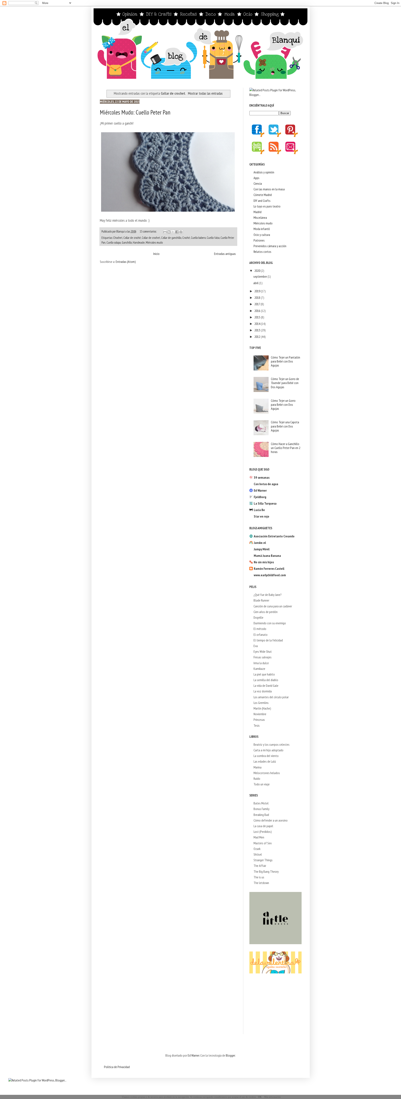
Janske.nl (260, 543)
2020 (257, 270)
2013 (257, 330)
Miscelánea (260, 217)
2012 (257, 337)
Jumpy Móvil (261, 549)
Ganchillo (127, 242)
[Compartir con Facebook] (177, 232)
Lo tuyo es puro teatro (267, 206)
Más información (272, 1097)
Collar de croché (132, 238)
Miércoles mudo (154, 242)
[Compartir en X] (173, 232)
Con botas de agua (266, 484)
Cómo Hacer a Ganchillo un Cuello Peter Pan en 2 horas (285, 448)
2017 (257, 304)
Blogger (230, 1055)
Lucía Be (259, 510)
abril (256, 283)
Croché (186, 238)
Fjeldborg (260, 497)
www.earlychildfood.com (270, 575)
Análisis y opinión (264, 172)
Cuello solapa (114, 242)
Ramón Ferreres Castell (269, 568)
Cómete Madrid (263, 195)
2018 (257, 297)
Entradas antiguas (225, 254)
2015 (257, 317)
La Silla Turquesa (265, 503)
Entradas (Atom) (126, 261)
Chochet (117, 238)
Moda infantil (262, 229)
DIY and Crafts (262, 200)
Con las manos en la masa (269, 189)
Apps (256, 178)
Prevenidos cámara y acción (270, 246)
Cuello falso (213, 238)
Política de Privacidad (117, 1067)
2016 (257, 311)
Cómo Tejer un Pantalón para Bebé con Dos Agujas (285, 361)
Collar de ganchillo (171, 238)
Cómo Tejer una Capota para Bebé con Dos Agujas (285, 426)
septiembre (260, 276)
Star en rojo (261, 516)
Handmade (139, 242)
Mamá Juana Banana (267, 555)
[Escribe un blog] (169, 232)
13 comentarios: (148, 231)
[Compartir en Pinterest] (181, 232)
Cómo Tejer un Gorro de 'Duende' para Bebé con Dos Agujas (285, 383)
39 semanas (261, 477)
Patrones (259, 240)
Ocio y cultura (262, 235)
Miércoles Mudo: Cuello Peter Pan (135, 112)
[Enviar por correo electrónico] (165, 232)
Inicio (156, 254)
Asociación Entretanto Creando (274, 536)
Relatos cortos (262, 251)
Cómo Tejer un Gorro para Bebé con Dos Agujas (283, 404)
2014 (257, 324)
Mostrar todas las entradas (205, 93)
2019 (257, 291)
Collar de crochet (151, 238)
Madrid (257, 212)
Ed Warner (260, 490)
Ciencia (258, 183)
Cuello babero (198, 238)
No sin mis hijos (264, 562)
